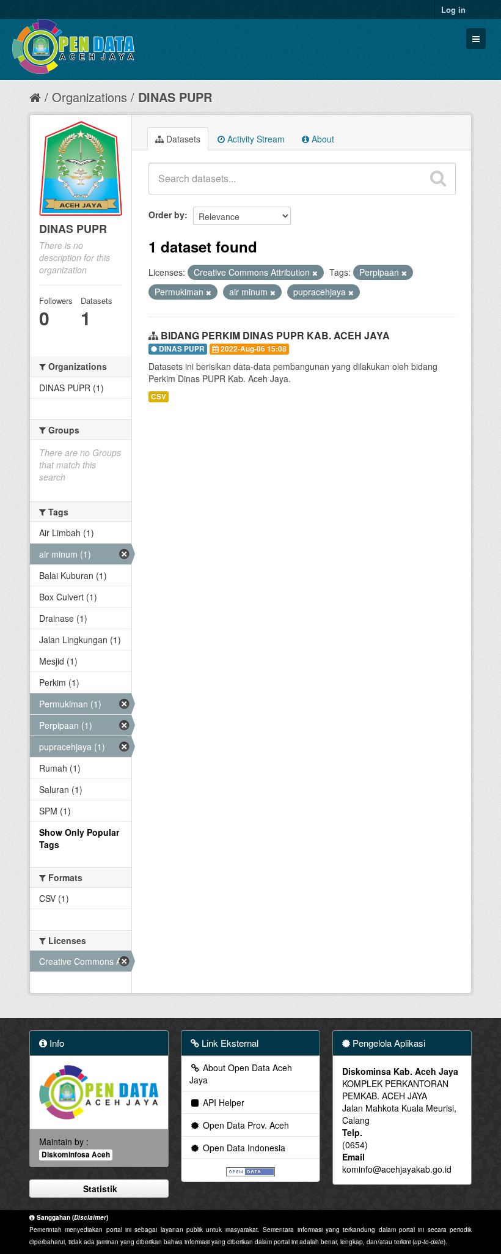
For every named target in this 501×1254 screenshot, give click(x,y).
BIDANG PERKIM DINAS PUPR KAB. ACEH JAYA (275, 335)
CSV (158, 396)
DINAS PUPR (175, 97)
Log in (453, 9)
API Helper (222, 1102)
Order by (166, 214)
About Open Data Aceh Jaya (240, 1073)
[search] (438, 178)
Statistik (99, 1188)
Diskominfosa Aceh (76, 1154)
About (321, 139)
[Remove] (315, 273)
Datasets (182, 139)
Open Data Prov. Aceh (244, 1125)
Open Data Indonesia (242, 1148)
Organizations (89, 97)
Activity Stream (255, 139)
